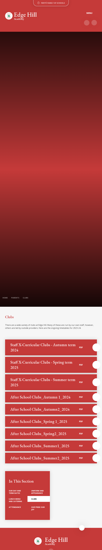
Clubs (25, 298)
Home (5, 298)
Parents (15, 298)
